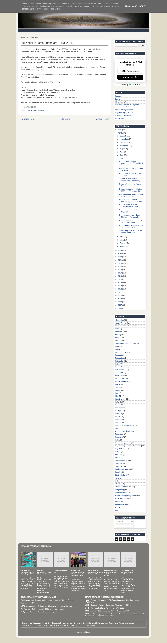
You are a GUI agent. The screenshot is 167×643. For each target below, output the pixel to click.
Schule (117, 457)
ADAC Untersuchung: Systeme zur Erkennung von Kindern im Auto (46, 606)
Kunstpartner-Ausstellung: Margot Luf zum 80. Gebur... (132, 195)
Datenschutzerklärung (123, 115)
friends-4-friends (121, 367)
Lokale (117, 417)
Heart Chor (119, 375)
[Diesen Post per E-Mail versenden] (25, 107)
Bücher (118, 340)
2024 (120, 250)
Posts (120, 522)
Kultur (117, 402)
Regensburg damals (123, 443)
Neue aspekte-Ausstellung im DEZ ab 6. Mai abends (130, 216)
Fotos (117, 364)
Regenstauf (119, 449)
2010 (120, 295)
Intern (117, 384)
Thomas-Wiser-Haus (123, 487)
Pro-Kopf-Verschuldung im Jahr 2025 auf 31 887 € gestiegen (44, 609)
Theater (118, 484)
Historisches (120, 378)
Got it (142, 6)
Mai (121, 158)
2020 (120, 263)
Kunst (117, 405)
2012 (120, 289)
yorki (117, 507)
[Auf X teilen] (29, 107)
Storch (117, 472)
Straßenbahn (120, 475)
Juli (121, 152)
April (122, 237)
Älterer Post (102, 119)
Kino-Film (118, 396)
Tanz (117, 478)
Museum (118, 419)
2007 (120, 305)
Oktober (123, 142)
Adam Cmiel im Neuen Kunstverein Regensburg (129, 180)
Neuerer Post (27, 119)
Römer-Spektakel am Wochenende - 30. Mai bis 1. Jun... (131, 163)
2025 (120, 133)
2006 (120, 308)
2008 (120, 302)
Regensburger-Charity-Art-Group (128, 446)
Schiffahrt (118, 455)
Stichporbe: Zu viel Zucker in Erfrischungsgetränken (41, 612)
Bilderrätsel (119, 332)
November (124, 139)
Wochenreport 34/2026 (29, 603)
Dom (117, 349)
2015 (120, 279)
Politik (117, 440)
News (117, 428)
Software (118, 463)
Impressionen (120, 381)
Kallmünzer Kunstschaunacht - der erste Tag (131, 169)
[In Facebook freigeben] (32, 107)
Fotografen (119, 358)
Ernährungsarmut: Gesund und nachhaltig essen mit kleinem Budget (47, 600)
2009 (120, 299)
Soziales (118, 466)
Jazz (117, 387)
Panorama (119, 434)
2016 (120, 276)
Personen (119, 437)
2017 (120, 273)
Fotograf (118, 355)
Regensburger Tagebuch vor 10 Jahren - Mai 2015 (131, 226)
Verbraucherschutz (122, 498)
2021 (120, 260)
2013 (120, 286)
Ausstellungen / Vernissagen (126, 326)
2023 (120, 254)
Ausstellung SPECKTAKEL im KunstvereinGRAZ (130, 232)
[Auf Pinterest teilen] (34, 107)
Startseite (65, 119)
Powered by (124, 85)
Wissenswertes (121, 504)
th (116, 481)
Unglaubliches (120, 493)
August (123, 149)
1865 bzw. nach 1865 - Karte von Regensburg (103, 611)
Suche (117, 99)
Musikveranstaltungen (35, 110)
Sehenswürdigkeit (122, 460)
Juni (121, 155)
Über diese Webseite (123, 102)
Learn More (131, 6)
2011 (120, 292)
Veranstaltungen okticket (124, 110)
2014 (120, 282)
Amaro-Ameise (121, 323)
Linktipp (118, 411)
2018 (120, 270)
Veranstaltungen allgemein (125, 495)
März (122, 240)
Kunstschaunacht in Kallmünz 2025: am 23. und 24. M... (130, 190)
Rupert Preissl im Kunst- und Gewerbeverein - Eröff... (130, 206)
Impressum (119, 118)
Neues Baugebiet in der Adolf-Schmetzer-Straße (130, 221)
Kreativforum (120, 399)
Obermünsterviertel (122, 431)
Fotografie (119, 361)
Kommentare (123, 526)
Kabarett (118, 390)
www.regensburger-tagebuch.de (62, 625)
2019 (120, 266)
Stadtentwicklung (121, 469)
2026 (120, 130)
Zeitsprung (119, 510)
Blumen (118, 337)
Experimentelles (121, 352)
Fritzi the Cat (120, 370)
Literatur (118, 414)
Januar (123, 246)
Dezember (124, 136)
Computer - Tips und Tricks (125, 343)
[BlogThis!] (27, 107)
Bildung (118, 335)
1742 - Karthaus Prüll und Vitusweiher (100, 608)
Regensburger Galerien (124, 113)
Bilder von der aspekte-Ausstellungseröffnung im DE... (132, 200)
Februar (123, 243)
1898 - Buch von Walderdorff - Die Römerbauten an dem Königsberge (112, 600)
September (124, 146)
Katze (117, 393)
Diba (117, 346)
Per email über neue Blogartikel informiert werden (127, 106)
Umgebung (119, 490)
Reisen (118, 452)
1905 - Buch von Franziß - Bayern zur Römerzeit (104, 605)
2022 (120, 257)
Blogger (88, 632)
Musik (117, 422)
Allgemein (119, 320)
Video (117, 501)
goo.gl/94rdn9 (89, 625)
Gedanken (119, 373)
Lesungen (119, 408)
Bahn (117, 329)
